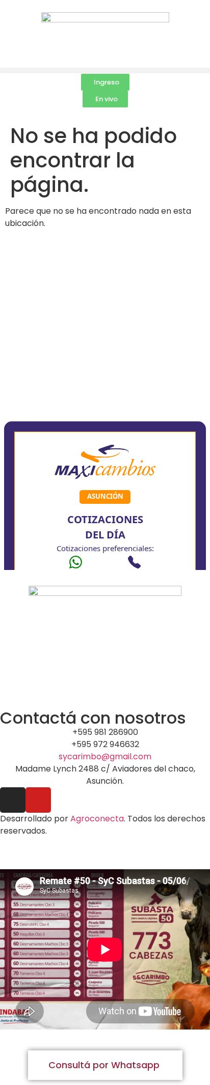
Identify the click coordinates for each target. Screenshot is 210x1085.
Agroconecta (97, 818)
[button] (105, 70)
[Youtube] (38, 800)
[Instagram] (12, 800)
